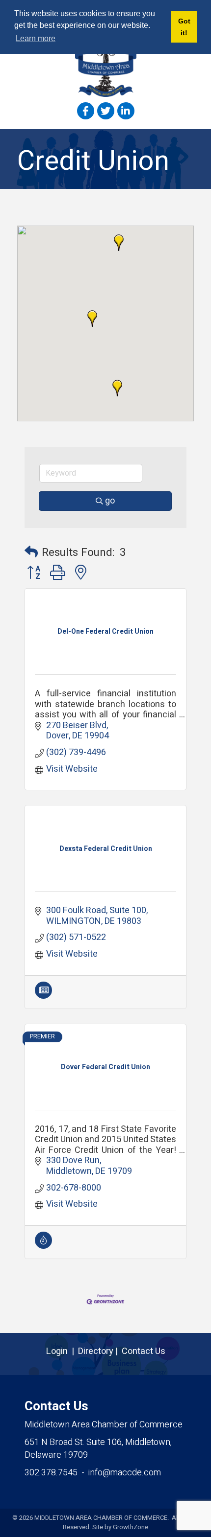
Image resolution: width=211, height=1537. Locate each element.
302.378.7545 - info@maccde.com (93, 1472)
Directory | (100, 1351)
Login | (62, 1351)
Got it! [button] (184, 27)
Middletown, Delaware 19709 (98, 1449)
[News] (43, 996)
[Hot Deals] (43, 1246)
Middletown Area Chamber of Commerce (104, 1424)
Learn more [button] (35, 38)
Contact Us (143, 1351)
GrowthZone (130, 1527)
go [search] (110, 500)
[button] (119, 242)
